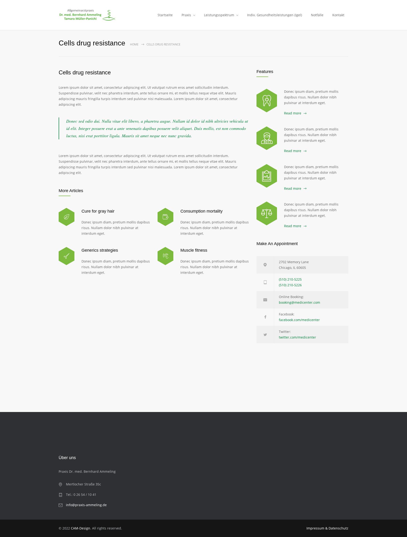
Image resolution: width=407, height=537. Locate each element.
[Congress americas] (266, 176)
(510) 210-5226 (290, 285)
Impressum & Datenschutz (327, 528)
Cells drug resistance (85, 72)
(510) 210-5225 (290, 279)
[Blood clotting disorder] (266, 100)
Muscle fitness (193, 250)
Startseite (165, 15)
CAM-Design (80, 528)
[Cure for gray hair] (66, 217)
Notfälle (317, 15)
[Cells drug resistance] (266, 138)
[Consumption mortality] (165, 217)
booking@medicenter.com (299, 302)
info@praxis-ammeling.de (86, 505)
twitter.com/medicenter (297, 337)
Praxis (186, 15)
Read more (292, 113)
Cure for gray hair (97, 211)
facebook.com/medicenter (299, 320)
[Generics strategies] (66, 256)
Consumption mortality (201, 211)
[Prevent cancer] (266, 213)
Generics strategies (99, 250)
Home (134, 44)
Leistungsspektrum (219, 15)
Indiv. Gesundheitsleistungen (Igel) (274, 15)
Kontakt (338, 15)
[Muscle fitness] (165, 256)
